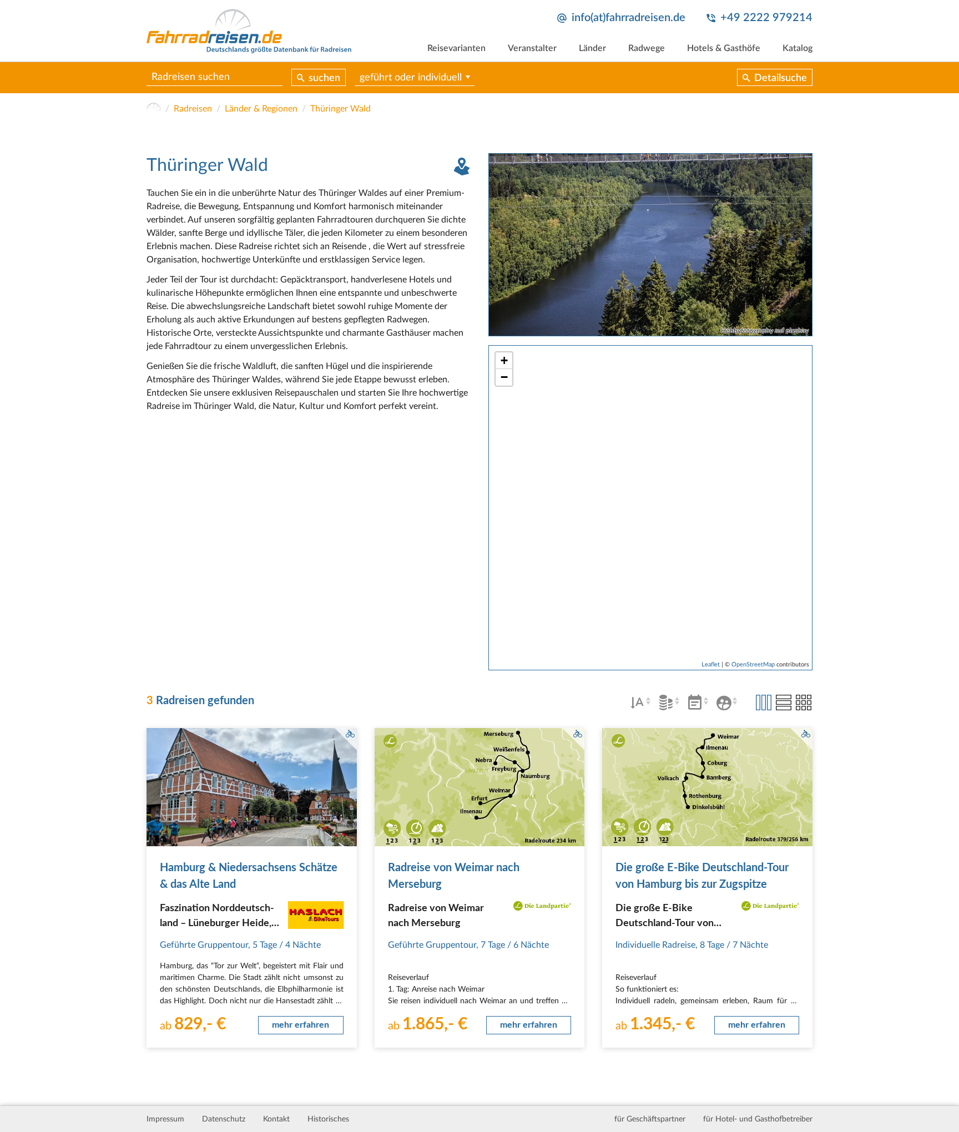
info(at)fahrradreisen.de (628, 17)
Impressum (165, 1119)
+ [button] (504, 360)
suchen (324, 78)
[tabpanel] (650, 244)
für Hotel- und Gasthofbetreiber (757, 1119)
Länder (592, 48)
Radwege (646, 48)
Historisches (328, 1119)
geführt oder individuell (411, 78)
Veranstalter (532, 48)
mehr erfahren (300, 1024)
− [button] (504, 377)
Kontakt (276, 1119)
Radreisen (193, 108)
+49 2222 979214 (766, 17)
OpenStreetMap (753, 664)
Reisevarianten (456, 48)
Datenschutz (223, 1119)
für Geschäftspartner (649, 1119)
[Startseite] (154, 108)
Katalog (797, 48)
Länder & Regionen (261, 108)
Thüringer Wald (340, 108)
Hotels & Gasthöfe (723, 48)
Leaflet (710, 664)
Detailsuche (780, 78)
